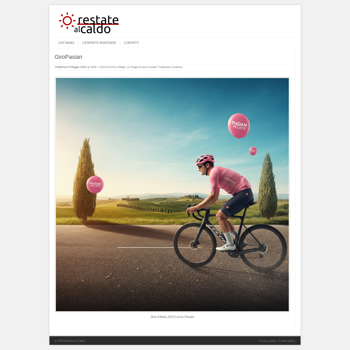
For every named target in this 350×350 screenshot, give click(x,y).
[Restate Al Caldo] (93, 33)
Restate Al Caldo (74, 340)
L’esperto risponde (99, 43)
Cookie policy (287, 340)
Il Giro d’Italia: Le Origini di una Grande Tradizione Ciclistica (145, 67)
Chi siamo (66, 43)
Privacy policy (267, 340)
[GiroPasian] (172, 195)
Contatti (131, 43)
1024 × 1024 (98, 67)
